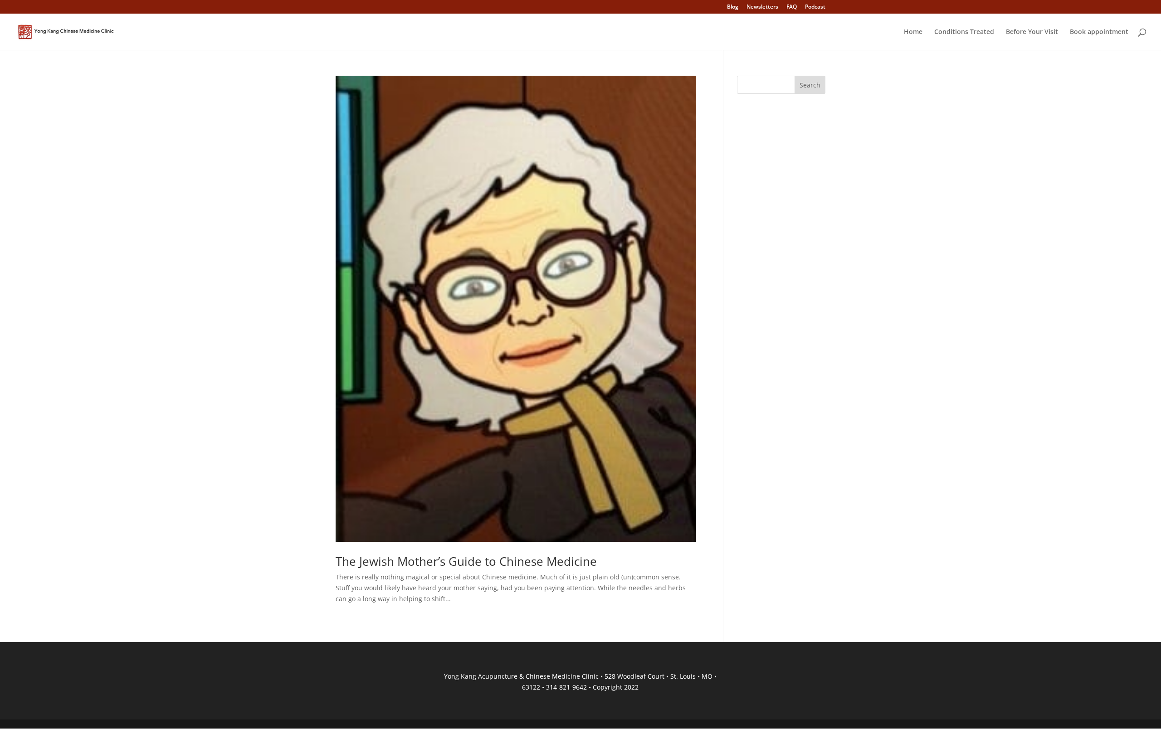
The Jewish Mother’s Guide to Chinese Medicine (466, 561)
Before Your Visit (1032, 32)
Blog (732, 7)
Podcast (815, 7)
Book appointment (1099, 32)
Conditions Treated (964, 32)
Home (913, 32)
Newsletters (762, 7)
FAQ (791, 7)
